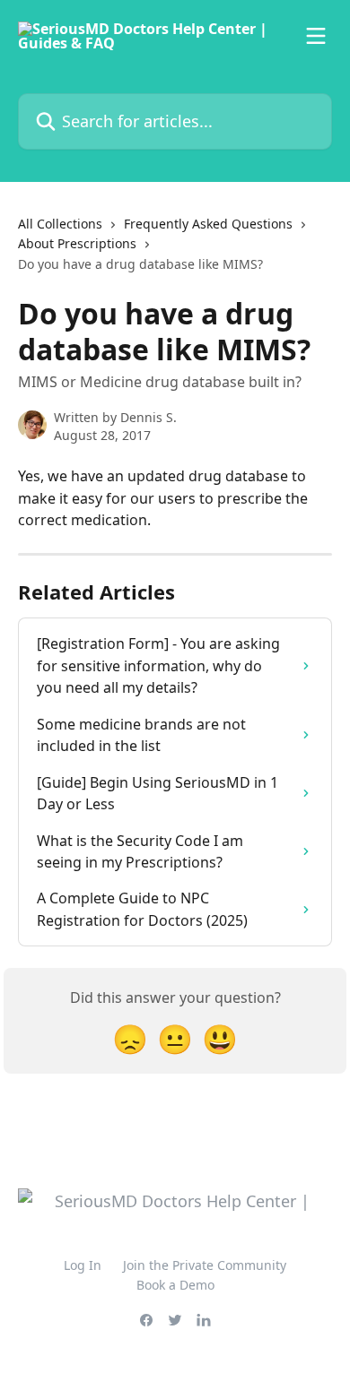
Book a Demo (175, 1284)
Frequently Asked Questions (208, 223)
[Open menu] (316, 36)
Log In (82, 1265)
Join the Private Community (204, 1265)
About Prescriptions (77, 243)
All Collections (60, 223)
